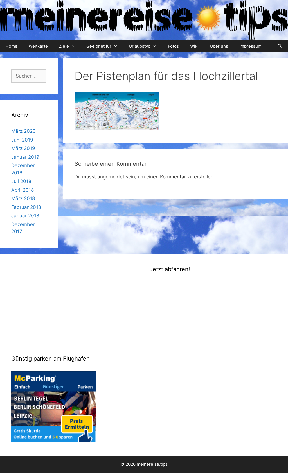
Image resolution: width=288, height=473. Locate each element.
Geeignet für (98, 46)
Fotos (173, 46)
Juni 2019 (22, 140)
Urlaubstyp (139, 46)
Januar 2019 (25, 157)
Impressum (250, 46)
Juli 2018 (21, 181)
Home (11, 46)
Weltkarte (38, 46)
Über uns (219, 46)
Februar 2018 (26, 207)
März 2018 (23, 198)
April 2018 (22, 190)
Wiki (194, 46)
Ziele (64, 46)
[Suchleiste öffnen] (279, 46)
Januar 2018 (25, 215)
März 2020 (23, 131)
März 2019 (23, 148)
